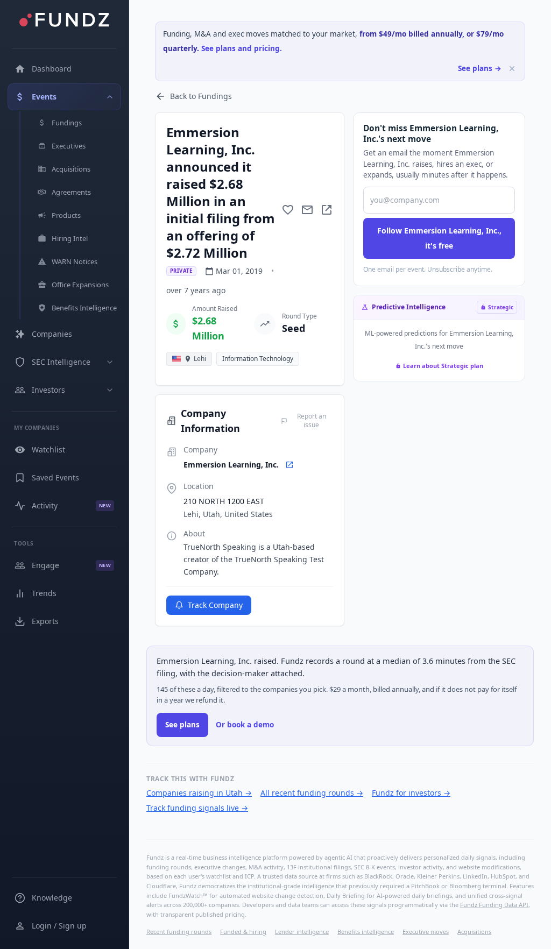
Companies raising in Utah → (199, 793)
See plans (182, 725)
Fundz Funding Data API (494, 905)
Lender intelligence (302, 931)
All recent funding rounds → (311, 793)
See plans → (479, 68)
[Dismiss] (512, 68)
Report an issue (311, 420)
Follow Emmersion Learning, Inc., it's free (439, 238)
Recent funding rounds (178, 931)
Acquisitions (474, 931)
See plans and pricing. (241, 48)
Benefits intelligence (365, 931)
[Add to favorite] (287, 209)
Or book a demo (245, 725)
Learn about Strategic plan (443, 366)
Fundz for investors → (411, 793)
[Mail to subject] (307, 209)
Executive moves (425, 931)
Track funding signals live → (197, 808)
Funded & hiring (243, 931)
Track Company (215, 605)
